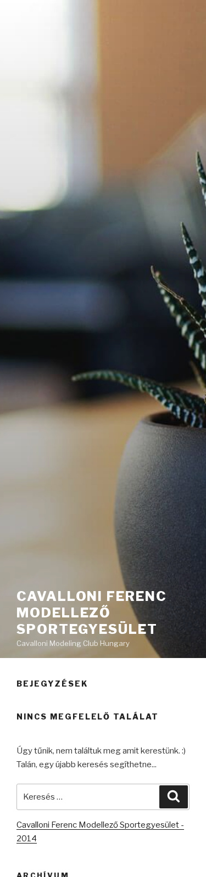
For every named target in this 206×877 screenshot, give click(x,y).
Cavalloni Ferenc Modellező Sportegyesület (91, 612)
